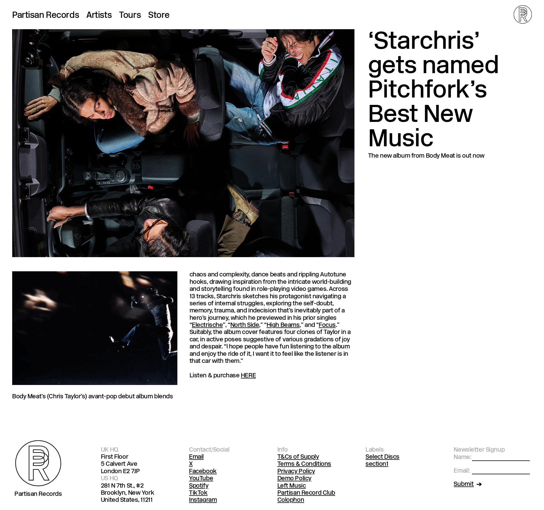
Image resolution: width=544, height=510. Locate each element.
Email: (461, 471)
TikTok (198, 493)
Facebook (203, 472)
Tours (130, 15)
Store (159, 15)
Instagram (203, 500)
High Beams (283, 325)
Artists (99, 15)
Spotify (198, 486)
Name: (462, 457)
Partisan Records (45, 15)
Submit (464, 484)
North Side (244, 325)
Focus (327, 325)
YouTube (201, 479)
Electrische (207, 325)
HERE (248, 376)
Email (196, 457)
